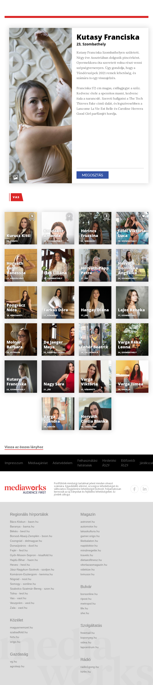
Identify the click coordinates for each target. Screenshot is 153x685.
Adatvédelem (63, 463)
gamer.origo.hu (90, 536)
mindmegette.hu (90, 550)
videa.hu (85, 642)
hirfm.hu (85, 671)
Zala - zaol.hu (18, 607)
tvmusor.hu (87, 574)
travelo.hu (86, 555)
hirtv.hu (14, 637)
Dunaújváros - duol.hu (24, 545)
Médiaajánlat (38, 463)
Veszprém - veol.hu (22, 603)
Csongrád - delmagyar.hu (26, 540)
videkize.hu (87, 569)
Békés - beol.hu (20, 531)
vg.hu (13, 661)
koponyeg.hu (88, 637)
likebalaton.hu (89, 540)
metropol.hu (88, 603)
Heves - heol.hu (20, 564)
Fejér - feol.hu (19, 550)
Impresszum (14, 463)
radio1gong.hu (89, 666)
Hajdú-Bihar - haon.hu (24, 560)
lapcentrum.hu (89, 647)
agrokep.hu (17, 666)
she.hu (84, 613)
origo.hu (15, 641)
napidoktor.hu (89, 545)
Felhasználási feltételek (87, 462)
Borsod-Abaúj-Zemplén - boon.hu (31, 536)
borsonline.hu (89, 594)
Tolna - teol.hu (19, 593)
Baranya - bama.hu (22, 526)
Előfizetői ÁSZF (128, 462)
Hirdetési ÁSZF (109, 462)
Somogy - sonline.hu (23, 583)
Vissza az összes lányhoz (24, 447)
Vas (16, 197)
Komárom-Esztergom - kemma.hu (31, 574)
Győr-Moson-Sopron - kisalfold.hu (31, 555)
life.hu (84, 608)
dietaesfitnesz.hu (91, 560)
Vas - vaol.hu (18, 598)
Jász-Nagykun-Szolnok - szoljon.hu (32, 569)
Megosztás (92, 175)
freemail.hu (87, 632)
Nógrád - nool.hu (20, 579)
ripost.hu (85, 598)
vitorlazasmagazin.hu (93, 564)
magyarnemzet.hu (21, 627)
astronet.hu (87, 521)
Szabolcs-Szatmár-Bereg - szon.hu (32, 588)
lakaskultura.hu (90, 531)
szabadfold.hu (19, 632)
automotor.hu (88, 526)
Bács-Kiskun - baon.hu (24, 521)
